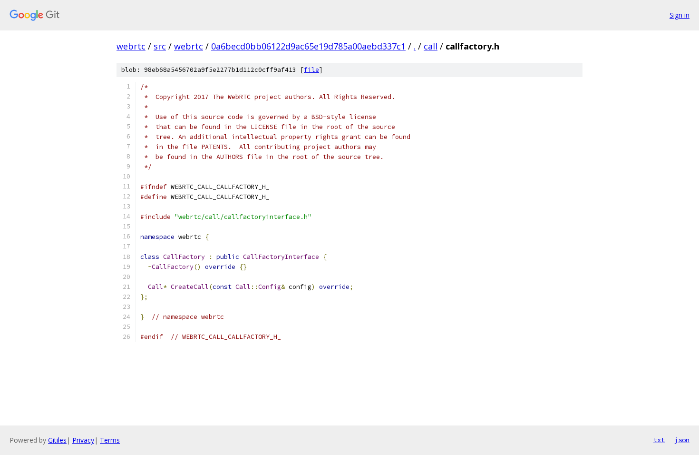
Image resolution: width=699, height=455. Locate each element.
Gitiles (57, 440)
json (681, 439)
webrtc (131, 46)
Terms (110, 440)
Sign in (679, 15)
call (430, 46)
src (160, 46)
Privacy (83, 440)
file (311, 70)
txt (659, 439)
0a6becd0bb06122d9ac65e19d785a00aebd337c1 (308, 46)
